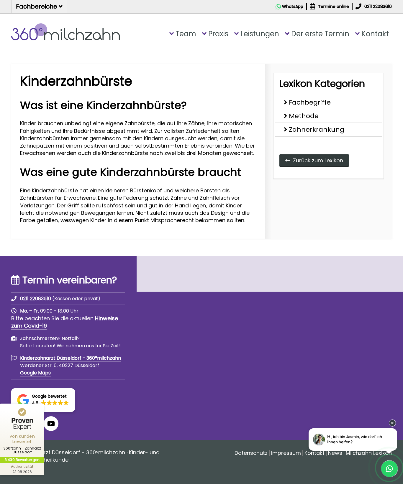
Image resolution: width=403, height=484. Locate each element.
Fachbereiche (37, 6)
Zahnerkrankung (316, 129)
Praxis (218, 33)
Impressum (286, 453)
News (335, 453)
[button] (43, 400)
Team (186, 33)
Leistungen (259, 33)
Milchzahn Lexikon (369, 453)
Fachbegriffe (310, 102)
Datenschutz (251, 453)
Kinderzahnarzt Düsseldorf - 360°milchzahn (70, 358)
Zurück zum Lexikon (318, 160)
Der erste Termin (320, 33)
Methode (304, 115)
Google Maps (35, 372)
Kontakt (375, 33)
